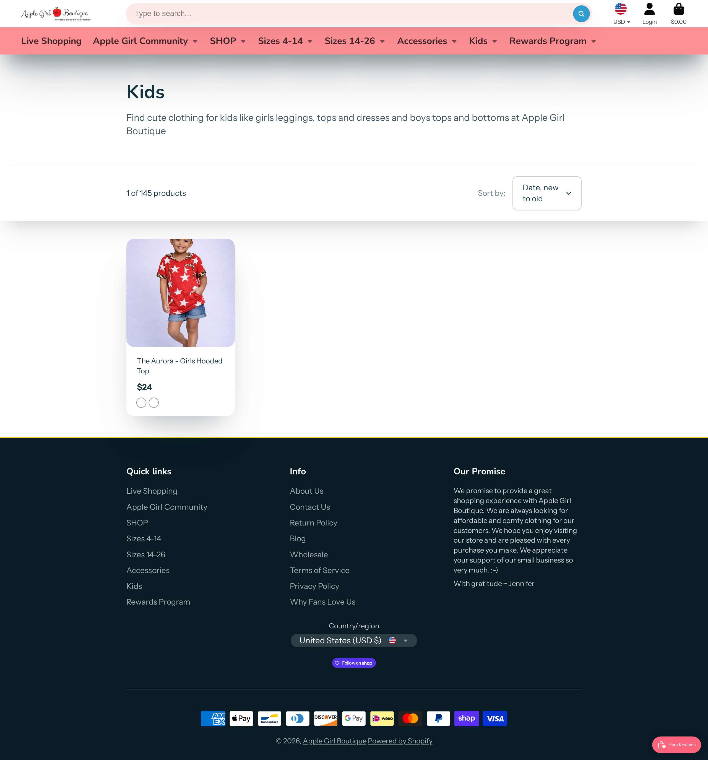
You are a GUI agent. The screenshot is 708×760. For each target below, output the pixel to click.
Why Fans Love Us (322, 602)
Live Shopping (51, 41)
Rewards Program (548, 41)
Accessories (422, 41)
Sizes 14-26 (350, 41)
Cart (679, 14)
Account (649, 14)
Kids (478, 41)
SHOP (223, 41)
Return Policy (313, 522)
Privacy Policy (314, 586)
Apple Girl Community (140, 41)
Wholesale (309, 554)
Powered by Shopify (400, 740)
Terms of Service (320, 570)
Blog (298, 538)
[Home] (55, 13)
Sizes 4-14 (280, 41)
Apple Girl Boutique (334, 740)
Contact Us (310, 507)
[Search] (581, 13)
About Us (306, 491)
